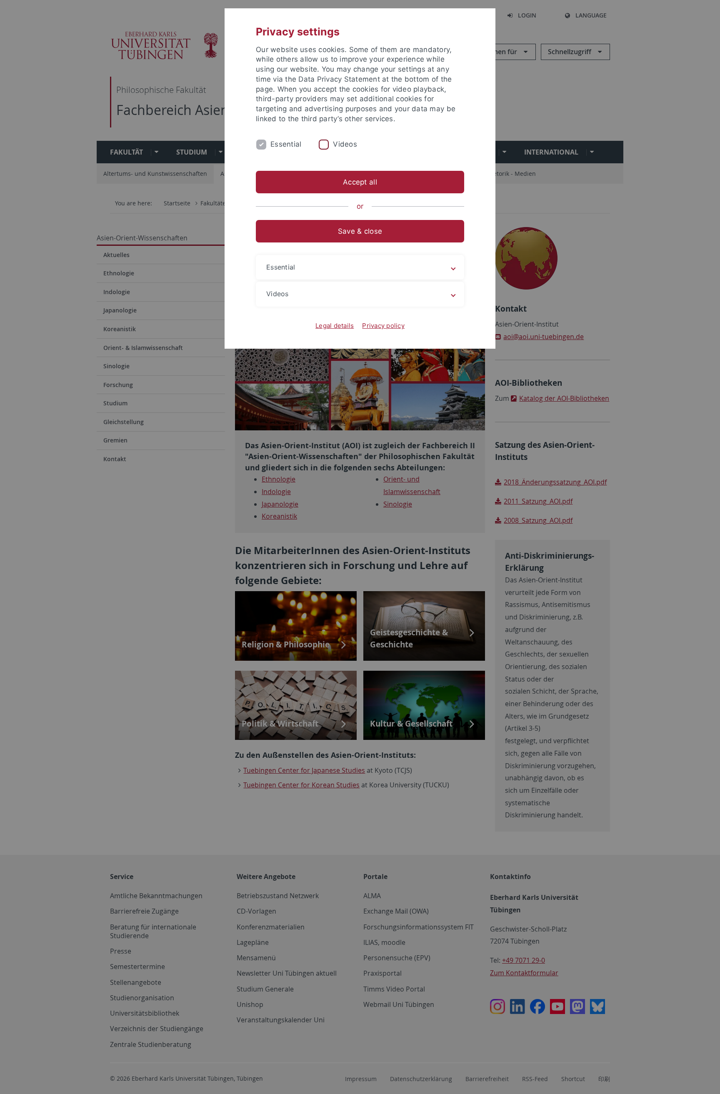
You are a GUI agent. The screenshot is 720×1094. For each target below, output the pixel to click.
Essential (285, 144)
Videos (345, 144)
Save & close (360, 231)
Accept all (360, 182)
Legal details (334, 326)
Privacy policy (383, 326)
